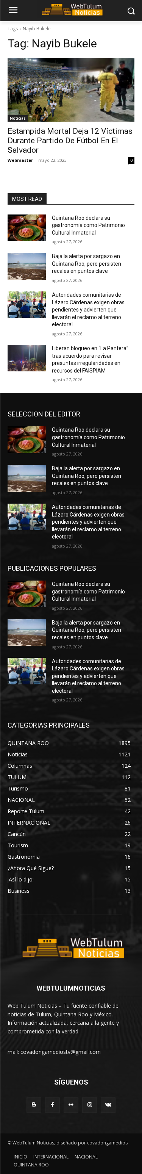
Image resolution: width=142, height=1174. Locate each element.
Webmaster (20, 160)
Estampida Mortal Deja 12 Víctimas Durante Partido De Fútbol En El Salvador (70, 141)
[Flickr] (71, 1104)
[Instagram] (89, 1104)
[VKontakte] (108, 1104)
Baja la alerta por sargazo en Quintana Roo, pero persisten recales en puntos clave (86, 263)
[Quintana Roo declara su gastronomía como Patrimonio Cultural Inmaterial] (27, 227)
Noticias (18, 118)
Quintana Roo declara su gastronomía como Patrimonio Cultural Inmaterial (88, 225)
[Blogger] (34, 1104)
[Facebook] (52, 1104)
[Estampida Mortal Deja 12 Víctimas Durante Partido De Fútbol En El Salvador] (71, 90)
